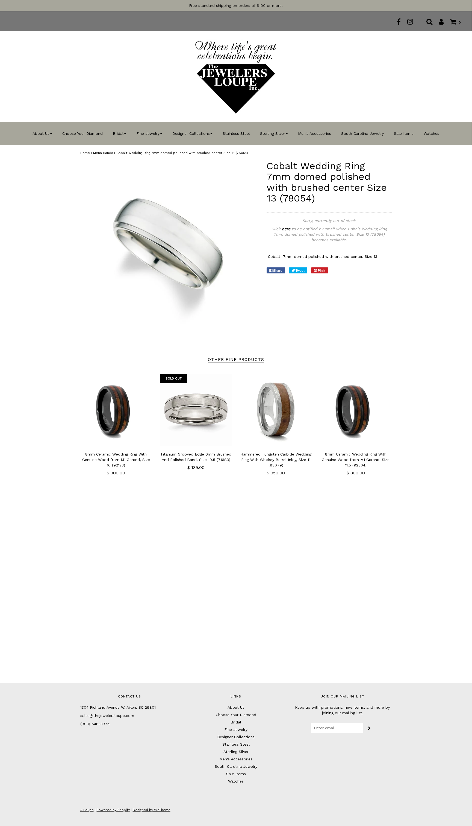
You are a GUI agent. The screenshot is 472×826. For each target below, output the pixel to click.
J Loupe (87, 810)
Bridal (236, 722)
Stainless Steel (236, 133)
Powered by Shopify (113, 810)
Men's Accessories (314, 133)
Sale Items (404, 133)
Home (85, 153)
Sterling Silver (236, 751)
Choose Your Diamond (82, 133)
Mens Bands (103, 153)
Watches (431, 133)
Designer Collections (236, 737)
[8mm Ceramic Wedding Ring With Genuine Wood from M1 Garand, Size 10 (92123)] (116, 410)
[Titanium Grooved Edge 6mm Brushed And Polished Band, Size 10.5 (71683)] (196, 410)
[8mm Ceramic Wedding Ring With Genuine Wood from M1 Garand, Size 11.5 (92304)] (356, 410)
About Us (236, 707)
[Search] (426, 21)
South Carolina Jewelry (362, 133)
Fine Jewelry (235, 729)
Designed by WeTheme (151, 810)
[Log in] (438, 21)
